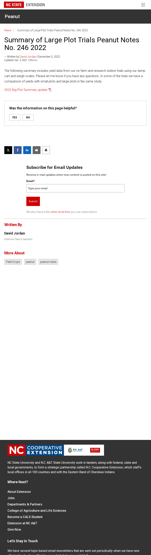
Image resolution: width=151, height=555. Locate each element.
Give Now (14, 529)
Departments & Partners (24, 504)
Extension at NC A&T (22, 523)
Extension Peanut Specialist (18, 239)
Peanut (12, 16)
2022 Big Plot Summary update (25, 90)
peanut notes (48, 261)
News (7, 30)
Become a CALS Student (24, 517)
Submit (33, 201)
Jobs (11, 498)
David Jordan (28, 56)
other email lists (60, 211)
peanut (30, 261)
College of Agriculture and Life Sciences (36, 511)
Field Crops (13, 261)
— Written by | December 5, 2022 (32, 56)
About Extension (19, 492)
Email (30, 181)
